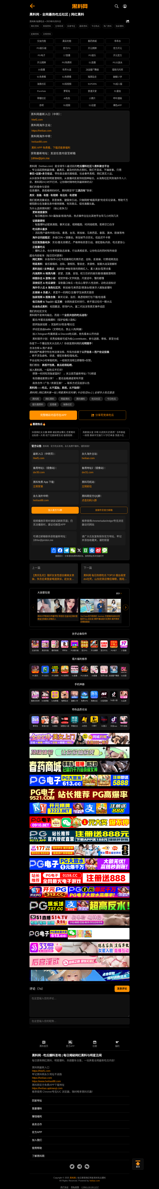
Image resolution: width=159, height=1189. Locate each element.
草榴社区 (41, 98)
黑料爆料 (80, 399)
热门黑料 (108, 26)
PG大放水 (117, 62)
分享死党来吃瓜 (104, 415)
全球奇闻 (59, 26)
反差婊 (53, 404)
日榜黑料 (47, 34)
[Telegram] (66, 550)
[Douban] (85, 550)
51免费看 (66, 77)
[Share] (54, 550)
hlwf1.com (37, 119)
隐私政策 (75, 1187)
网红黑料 (35, 26)
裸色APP (117, 105)
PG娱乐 (92, 55)
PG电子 (41, 55)
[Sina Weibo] (98, 550)
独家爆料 (120, 26)
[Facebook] (60, 550)
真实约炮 (66, 41)
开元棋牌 (92, 48)
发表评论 (122, 988)
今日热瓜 (95, 26)
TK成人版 (117, 84)
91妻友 (117, 91)
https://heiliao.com (41, 130)
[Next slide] (125, 607)
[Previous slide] (33, 607)
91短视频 (66, 84)
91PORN (92, 84)
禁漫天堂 (92, 91)
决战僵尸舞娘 (92, 69)
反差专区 (71, 26)
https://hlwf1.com (41, 1071)
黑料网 (35, 399)
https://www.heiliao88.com (46, 1081)
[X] (79, 550)
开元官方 (117, 55)
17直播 (66, 55)
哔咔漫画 (117, 98)
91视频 (66, 105)
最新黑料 (83, 26)
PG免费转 (67, 62)
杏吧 (41, 105)
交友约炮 (41, 41)
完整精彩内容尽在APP (53, 415)
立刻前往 (87, 486)
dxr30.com (39, 472)
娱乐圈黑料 (37, 404)
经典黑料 (35, 34)
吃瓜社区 (96, 399)
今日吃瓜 (111, 399)
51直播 (92, 62)
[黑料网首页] (79, 6)
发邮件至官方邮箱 (104, 510)
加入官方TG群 (55, 510)
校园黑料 (47, 26)
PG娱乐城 (41, 48)
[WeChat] (73, 550)
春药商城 (92, 41)
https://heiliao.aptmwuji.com (47, 1088)
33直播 (41, 69)
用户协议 (64, 1187)
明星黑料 (65, 399)
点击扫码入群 (89, 500)
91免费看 (41, 77)
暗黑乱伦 (92, 77)
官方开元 (117, 48)
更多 (118, 593)
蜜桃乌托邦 (117, 69)
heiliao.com (88, 458)
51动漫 (92, 105)
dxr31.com (87, 472)
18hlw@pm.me (40, 158)
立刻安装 (38, 486)
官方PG (66, 48)
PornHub (41, 91)
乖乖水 (117, 41)
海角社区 (41, 84)
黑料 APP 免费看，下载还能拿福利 (51, 147)
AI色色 (67, 98)
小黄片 (92, 98)
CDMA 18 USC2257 (90, 1187)
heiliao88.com (39, 141)
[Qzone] (92, 550)
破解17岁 (117, 77)
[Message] (104, 550)
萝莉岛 (67, 91)
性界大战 (66, 69)
